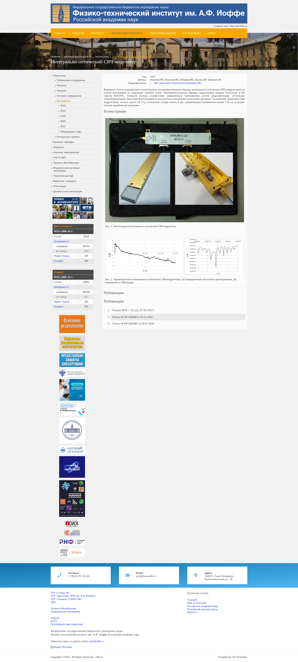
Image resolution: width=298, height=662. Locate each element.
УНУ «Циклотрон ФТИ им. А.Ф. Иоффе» (73, 595)
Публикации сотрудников (71, 80)
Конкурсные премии (68, 136)
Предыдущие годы (70, 131)
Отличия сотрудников (69, 95)
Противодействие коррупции (67, 624)
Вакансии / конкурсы (64, 181)
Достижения (63, 101)
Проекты (61, 90)
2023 (63, 116)
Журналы (58, 147)
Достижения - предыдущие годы (132, 57)
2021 (63, 126)
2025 (63, 105)
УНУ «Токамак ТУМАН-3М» (66, 599)
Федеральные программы (65, 611)
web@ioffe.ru (96, 641)
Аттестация (59, 186)
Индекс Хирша (61, 256)
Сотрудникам (191, 33)
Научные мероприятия (66, 152)
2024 (63, 110)
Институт (97, 33)
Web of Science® (196, 603)
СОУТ (54, 621)
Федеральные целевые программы (66, 169)
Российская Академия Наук (202, 606)
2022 (63, 121)
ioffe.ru (99, 657)
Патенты (61, 85)
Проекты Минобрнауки (66, 162)
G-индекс (59, 261)
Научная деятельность (126, 33)
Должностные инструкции (67, 191)
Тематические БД (63, 175)
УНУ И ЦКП (59, 157)
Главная (59, 33)
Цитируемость (61, 241)
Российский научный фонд (202, 609)
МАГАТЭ (192, 612)
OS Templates (239, 657)
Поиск (211, 33)
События (78, 33)
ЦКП (53, 602)
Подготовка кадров (162, 33)
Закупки (55, 618)
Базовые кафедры (63, 142)
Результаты (102, 57)
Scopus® (192, 599)
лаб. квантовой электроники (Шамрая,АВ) (177, 83)
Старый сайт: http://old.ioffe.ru (230, 26)
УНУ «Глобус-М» (60, 592)
